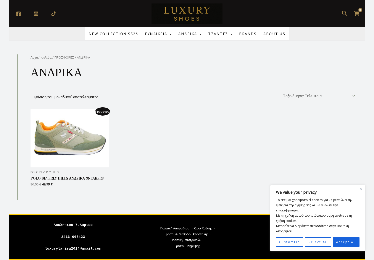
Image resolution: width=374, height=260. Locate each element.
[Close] (360, 188)
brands (247, 33)
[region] (317, 218)
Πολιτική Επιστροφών (186, 240)
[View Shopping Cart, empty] (356, 13)
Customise (289, 242)
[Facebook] (18, 13)
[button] (344, 14)
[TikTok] (53, 13)
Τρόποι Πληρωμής (187, 246)
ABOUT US (274, 33)
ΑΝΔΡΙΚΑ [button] (187, 33)
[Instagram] (36, 13)
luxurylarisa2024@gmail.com (73, 249)
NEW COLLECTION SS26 (113, 33)
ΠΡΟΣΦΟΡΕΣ (64, 57)
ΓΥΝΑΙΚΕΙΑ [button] (156, 33)
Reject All (318, 242)
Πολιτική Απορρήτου (174, 228)
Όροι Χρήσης (203, 228)
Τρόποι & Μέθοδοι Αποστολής (186, 234)
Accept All (346, 242)
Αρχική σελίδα (41, 57)
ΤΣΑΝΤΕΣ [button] (218, 33)
